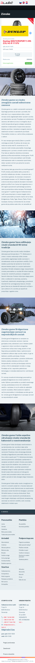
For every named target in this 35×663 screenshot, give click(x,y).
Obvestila (22, 571)
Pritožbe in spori (23, 550)
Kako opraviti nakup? (25, 545)
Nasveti (21, 574)
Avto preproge (5, 558)
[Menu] (33, 7)
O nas (20, 577)
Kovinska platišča (24, 526)
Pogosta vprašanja (24, 542)
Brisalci (3, 553)
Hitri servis (4, 581)
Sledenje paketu (23, 559)
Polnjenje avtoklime (7, 579)
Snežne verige (5, 555)
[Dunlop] (14, 31)
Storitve (5, 567)
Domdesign (8, 661)
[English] (23, 2)
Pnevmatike (6, 520)
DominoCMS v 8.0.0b (27, 661)
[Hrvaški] (26, 2)
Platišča (22, 520)
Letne (3, 524)
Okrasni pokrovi (5, 547)
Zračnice (3, 545)
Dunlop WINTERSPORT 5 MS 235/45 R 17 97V (17, 42)
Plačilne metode (23, 547)
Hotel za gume (5, 576)
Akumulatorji (5, 542)
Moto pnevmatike (6, 532)
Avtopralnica (5, 573)
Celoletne (4, 529)
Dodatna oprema (6, 563)
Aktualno (21, 569)
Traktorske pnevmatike (8, 534)
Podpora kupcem (26, 538)
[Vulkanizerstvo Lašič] (6, 2)
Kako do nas (22, 579)
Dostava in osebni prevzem (24, 556)
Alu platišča (22, 524)
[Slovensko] (20, 2)
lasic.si (3, 627)
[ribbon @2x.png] (17, 657)
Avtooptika (4, 584)
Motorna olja (5, 550)
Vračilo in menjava (24, 553)
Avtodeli (5, 538)
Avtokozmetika (5, 560)
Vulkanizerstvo (5, 571)
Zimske (3, 526)
